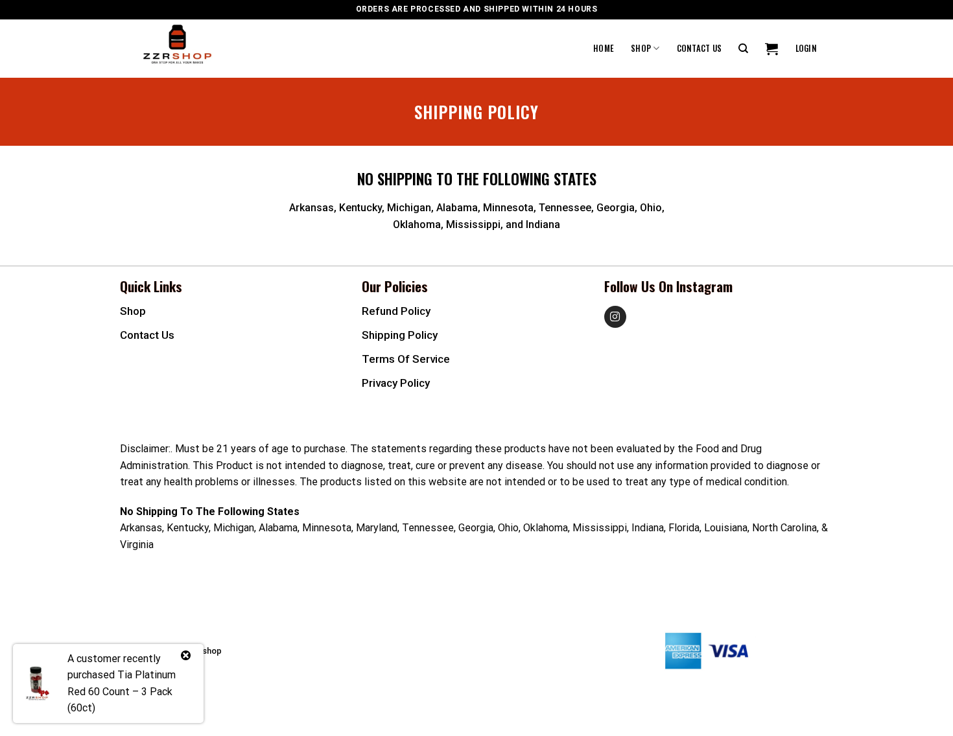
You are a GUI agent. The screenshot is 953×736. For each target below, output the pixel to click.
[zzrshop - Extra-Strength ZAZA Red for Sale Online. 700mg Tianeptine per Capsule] (201, 48)
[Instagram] (615, 317)
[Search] (743, 48)
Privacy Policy (396, 382)
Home (603, 48)
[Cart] (771, 48)
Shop (641, 48)
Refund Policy (396, 311)
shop (133, 311)
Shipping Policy (400, 334)
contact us (147, 334)
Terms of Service (406, 358)
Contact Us (699, 48)
